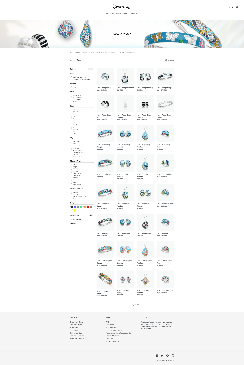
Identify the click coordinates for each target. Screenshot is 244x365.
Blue (75, 207)
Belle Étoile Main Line (79, 77)
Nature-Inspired (77, 150)
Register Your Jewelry (114, 330)
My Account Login (112, 341)
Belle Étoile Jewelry (168, 360)
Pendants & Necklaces (79, 196)
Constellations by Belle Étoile (81, 79)
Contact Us (110, 339)
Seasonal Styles (77, 157)
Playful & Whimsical (78, 152)
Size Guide (110, 325)
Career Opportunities (77, 336)
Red (88, 207)
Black (71, 207)
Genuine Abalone (78, 207)
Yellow (75, 210)
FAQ (107, 322)
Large (74, 114)
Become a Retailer (76, 325)
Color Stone (76, 169)
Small (74, 109)
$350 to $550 (76, 99)
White (71, 210)
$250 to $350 (76, 97)
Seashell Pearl (76, 184)
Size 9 (74, 122)
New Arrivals (76, 219)
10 (73, 127)
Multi (84, 207)
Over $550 (75, 102)
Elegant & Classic (77, 146)
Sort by (72, 60)
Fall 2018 (75, 87)
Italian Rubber (76, 175)
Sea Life (75, 154)
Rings (74, 182)
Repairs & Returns (112, 336)
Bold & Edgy (76, 141)
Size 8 (74, 120)
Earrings (75, 171)
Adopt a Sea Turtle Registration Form (119, 333)
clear (91, 215)
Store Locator (75, 330)
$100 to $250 (76, 95)
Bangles (75, 164)
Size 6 (74, 116)
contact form (148, 324)
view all (90, 69)
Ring (73, 180)
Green (81, 207)
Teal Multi (91, 207)
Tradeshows (74, 327)
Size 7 (74, 118)
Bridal (74, 143)
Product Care (111, 327)
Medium (75, 111)
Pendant (75, 177)
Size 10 (74, 125)
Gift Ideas (75, 148)
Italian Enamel (76, 173)
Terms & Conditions (77, 339)
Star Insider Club (76, 333)
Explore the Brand (76, 322)
